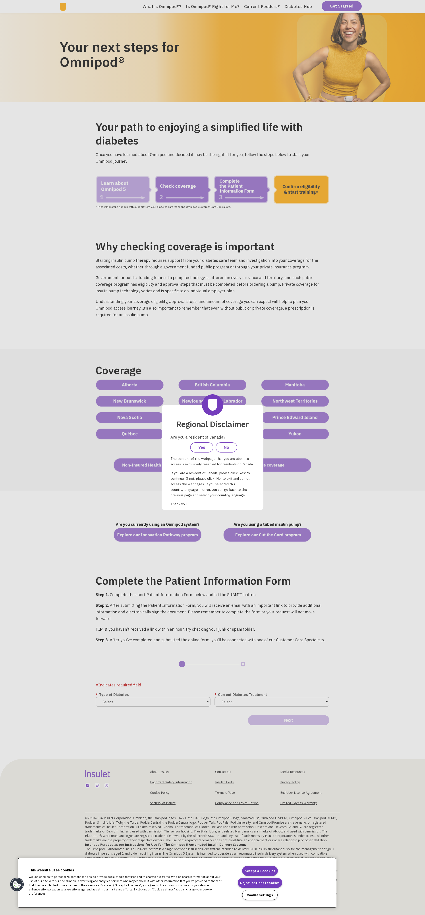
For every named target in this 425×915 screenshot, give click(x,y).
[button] (17, 884)
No (226, 447)
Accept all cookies (260, 871)
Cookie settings (260, 895)
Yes (201, 447)
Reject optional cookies (260, 883)
